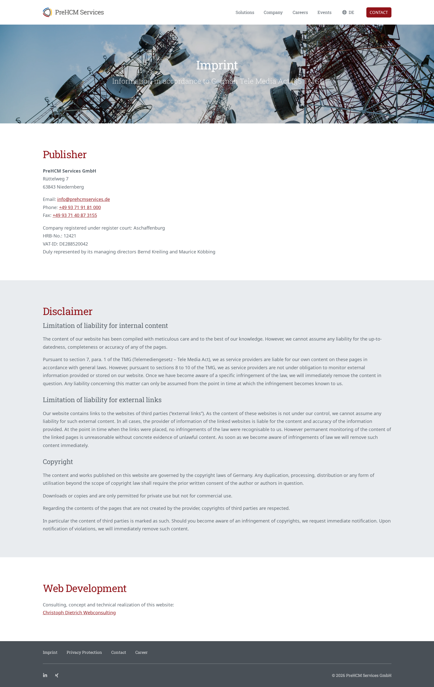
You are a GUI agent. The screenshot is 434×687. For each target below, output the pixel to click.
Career (141, 652)
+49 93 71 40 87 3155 (75, 215)
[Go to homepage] (73, 12)
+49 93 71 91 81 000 (80, 207)
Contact (379, 12)
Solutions (245, 12)
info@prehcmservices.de (83, 199)
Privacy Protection (84, 652)
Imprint (50, 652)
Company (273, 12)
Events (324, 12)
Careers (300, 12)
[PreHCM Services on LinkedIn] (45, 675)
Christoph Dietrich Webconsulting (79, 612)
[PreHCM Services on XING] (56, 675)
